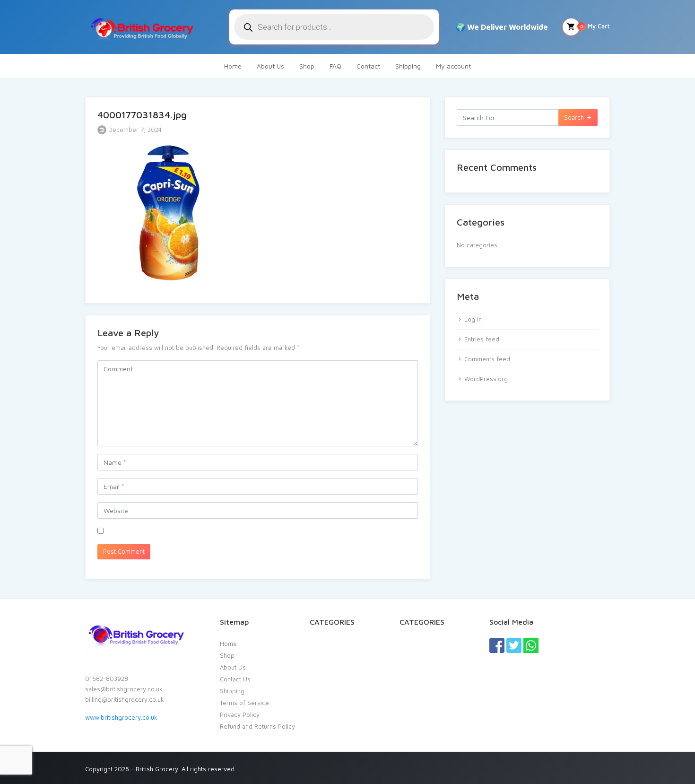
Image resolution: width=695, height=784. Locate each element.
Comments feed (487, 359)
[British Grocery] (141, 27)
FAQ (335, 66)
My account (453, 66)
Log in (473, 319)
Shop (306, 66)
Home (233, 66)
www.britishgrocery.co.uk (121, 717)
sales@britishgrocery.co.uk (124, 689)
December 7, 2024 (134, 129)
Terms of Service (244, 702)
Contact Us (235, 679)
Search (575, 117)
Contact (368, 66)
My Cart (595, 26)
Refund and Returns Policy (257, 726)
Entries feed (481, 339)
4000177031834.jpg (142, 114)
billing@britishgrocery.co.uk (124, 699)
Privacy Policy (240, 714)
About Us (270, 66)
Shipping (408, 66)
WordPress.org (486, 379)
